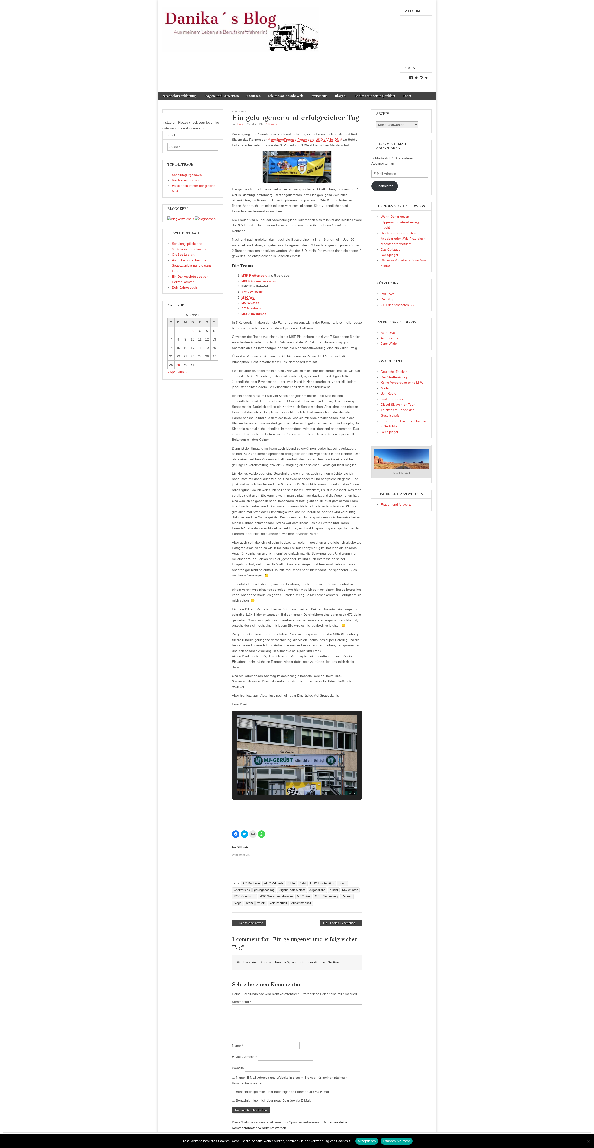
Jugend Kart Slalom (292, 890)
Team (249, 903)
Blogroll (341, 96)
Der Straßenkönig (394, 377)
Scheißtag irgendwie (187, 175)
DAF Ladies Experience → (341, 923)
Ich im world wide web (285, 96)
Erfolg (342, 883)
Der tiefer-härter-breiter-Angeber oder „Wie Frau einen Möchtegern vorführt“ (403, 238)
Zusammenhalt (301, 903)
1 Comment (273, 124)
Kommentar (241, 1002)
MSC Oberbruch (244, 896)
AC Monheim (251, 883)
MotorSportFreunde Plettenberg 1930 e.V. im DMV (305, 139)
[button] (286, 782)
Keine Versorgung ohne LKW (402, 382)
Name (237, 1045)
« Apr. (171, 372)
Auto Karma (389, 338)
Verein (261, 903)
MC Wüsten (350, 890)
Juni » (182, 372)
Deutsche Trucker (394, 371)
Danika (240, 124)
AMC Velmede (273, 883)
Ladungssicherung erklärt (375, 96)
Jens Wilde (389, 343)
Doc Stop (387, 299)
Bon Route (388, 393)
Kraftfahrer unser (393, 399)
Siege (237, 903)
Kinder (333, 890)
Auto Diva (388, 333)
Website (238, 1068)
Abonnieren (384, 186)
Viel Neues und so (185, 180)
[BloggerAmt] (180, 219)
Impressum (319, 96)
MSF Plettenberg (254, 275)
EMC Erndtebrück (322, 883)
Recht (407, 96)
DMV (302, 883)
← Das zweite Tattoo (249, 923)
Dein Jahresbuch (184, 287)
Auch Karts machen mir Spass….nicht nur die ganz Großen (295, 962)
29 (178, 365)
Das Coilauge (390, 249)
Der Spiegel (389, 255)
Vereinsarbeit (278, 903)
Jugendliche (317, 890)
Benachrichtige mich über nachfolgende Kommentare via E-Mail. (283, 1092)
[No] (588, 1141)
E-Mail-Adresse (244, 1057)
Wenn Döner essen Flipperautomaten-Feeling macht (400, 222)
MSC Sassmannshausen (276, 896)
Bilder (291, 883)
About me (253, 96)
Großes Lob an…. (185, 254)
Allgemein (239, 111)
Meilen (386, 388)
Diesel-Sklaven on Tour (398, 404)
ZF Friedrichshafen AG (397, 305)
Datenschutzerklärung (178, 96)
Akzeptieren (367, 1141)
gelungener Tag (264, 890)
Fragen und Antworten (221, 96)
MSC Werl (304, 896)
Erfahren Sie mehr (396, 1141)
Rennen (347, 896)
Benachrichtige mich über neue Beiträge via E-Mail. (273, 1100)
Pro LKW (387, 294)
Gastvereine (242, 890)
